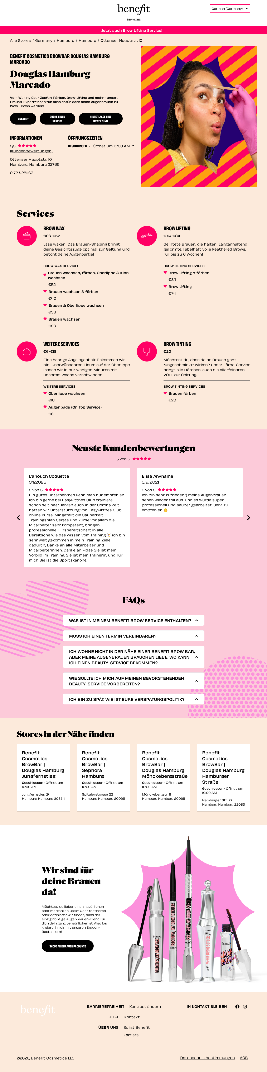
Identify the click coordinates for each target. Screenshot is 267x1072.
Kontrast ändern (145, 1006)
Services (133, 19)
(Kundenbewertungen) (31, 150)
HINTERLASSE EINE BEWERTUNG (100, 118)
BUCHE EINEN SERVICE (57, 118)
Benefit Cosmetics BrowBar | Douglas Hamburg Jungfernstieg (43, 764)
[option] (77, 518)
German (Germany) (227, 8)
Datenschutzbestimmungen (207, 1057)
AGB (244, 1057)
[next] (248, 517)
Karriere (131, 1034)
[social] (239, 1007)
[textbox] (132, 620)
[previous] (18, 517)
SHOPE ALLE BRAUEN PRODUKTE (67, 946)
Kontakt (132, 1016)
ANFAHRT (23, 118)
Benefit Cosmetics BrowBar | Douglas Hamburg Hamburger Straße (223, 767)
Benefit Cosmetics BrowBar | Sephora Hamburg (94, 764)
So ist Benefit (136, 1027)
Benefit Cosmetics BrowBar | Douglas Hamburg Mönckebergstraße (165, 764)
